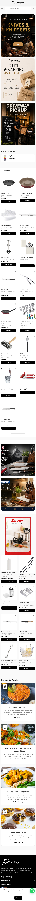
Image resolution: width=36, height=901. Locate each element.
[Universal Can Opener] (27, 375)
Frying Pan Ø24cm (6, 321)
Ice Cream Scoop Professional (5, 258)
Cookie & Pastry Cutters (27, 324)
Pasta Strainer (5, 386)
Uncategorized (5, 603)
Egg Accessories (6, 575)
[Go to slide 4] (19, 55)
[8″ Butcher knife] (27, 215)
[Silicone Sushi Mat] (8, 215)
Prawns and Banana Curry (18, 792)
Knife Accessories (9, 293)
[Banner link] (18, 79)
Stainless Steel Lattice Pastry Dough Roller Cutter (8, 354)
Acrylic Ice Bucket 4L (24, 660)
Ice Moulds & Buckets (25, 663)
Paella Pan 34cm (5, 193)
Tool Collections (25, 356)
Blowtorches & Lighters (26, 261)
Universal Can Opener (26, 386)
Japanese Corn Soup (18, 707)
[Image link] (12, 862)
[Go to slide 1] (14, 55)
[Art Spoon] (27, 343)
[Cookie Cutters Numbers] (27, 311)
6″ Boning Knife (5, 631)
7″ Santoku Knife (5, 419)
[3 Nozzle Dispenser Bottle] (9, 563)
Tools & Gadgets (5, 227)
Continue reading (18, 717)
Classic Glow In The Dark (26, 257)
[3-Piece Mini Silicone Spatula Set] (27, 564)
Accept (18, 898)
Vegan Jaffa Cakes (18, 832)
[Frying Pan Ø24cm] (8, 311)
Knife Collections (9, 634)
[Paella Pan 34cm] (8, 183)
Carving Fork (4, 289)
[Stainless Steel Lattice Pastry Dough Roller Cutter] (8, 343)
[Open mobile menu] (2, 8)
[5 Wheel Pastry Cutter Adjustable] (27, 593)
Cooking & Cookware (6, 195)
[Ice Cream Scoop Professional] (8, 247)
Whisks (12, 662)
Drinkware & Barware (24, 662)
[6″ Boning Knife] (9, 622)
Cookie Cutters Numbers (26, 321)
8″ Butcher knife (24, 225)
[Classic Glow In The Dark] (27, 247)
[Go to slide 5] (21, 55)
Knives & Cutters (24, 227)
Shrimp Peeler (24, 289)
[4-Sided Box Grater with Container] (9, 592)
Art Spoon (22, 354)
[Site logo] (18, 3)
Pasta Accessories (7, 388)
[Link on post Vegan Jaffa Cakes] (18, 818)
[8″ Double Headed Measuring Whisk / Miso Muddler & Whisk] (9, 651)
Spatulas (30, 576)
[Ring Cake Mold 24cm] (27, 183)
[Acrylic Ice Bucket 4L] (27, 651)
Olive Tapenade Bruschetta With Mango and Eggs (18, 749)
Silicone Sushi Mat (6, 225)
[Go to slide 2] (16, 55)
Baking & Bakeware (24, 195)
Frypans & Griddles (6, 325)
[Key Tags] (5, 158)
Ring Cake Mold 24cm (26, 193)
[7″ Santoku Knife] (8, 409)
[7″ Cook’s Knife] (27, 622)
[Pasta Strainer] (8, 375)
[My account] (34, 8)
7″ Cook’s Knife (23, 631)
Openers (31, 388)
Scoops (12, 259)
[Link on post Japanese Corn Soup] (18, 693)
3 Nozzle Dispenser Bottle (8, 572)
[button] (2, 35)
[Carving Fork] (8, 279)
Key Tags (11, 156)
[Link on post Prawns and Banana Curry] (18, 777)
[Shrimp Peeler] (27, 279)
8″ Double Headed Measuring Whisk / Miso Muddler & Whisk (9, 661)
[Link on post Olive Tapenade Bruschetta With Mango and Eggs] (18, 734)
